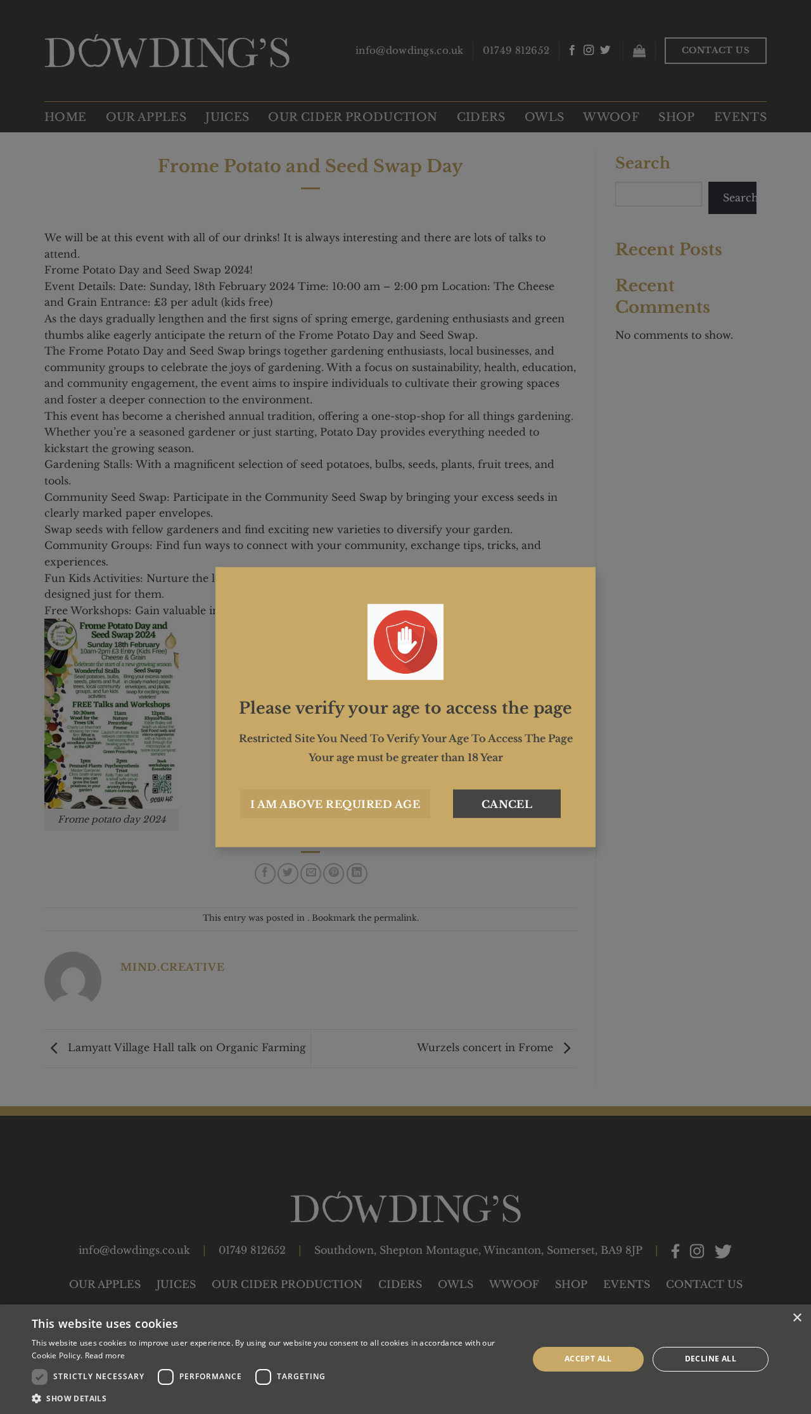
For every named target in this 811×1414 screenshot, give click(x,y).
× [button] (796, 1318)
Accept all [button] (588, 1358)
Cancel (507, 803)
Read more (105, 1355)
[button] (273, 1398)
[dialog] (405, 1359)
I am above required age (335, 803)
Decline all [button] (710, 1358)
